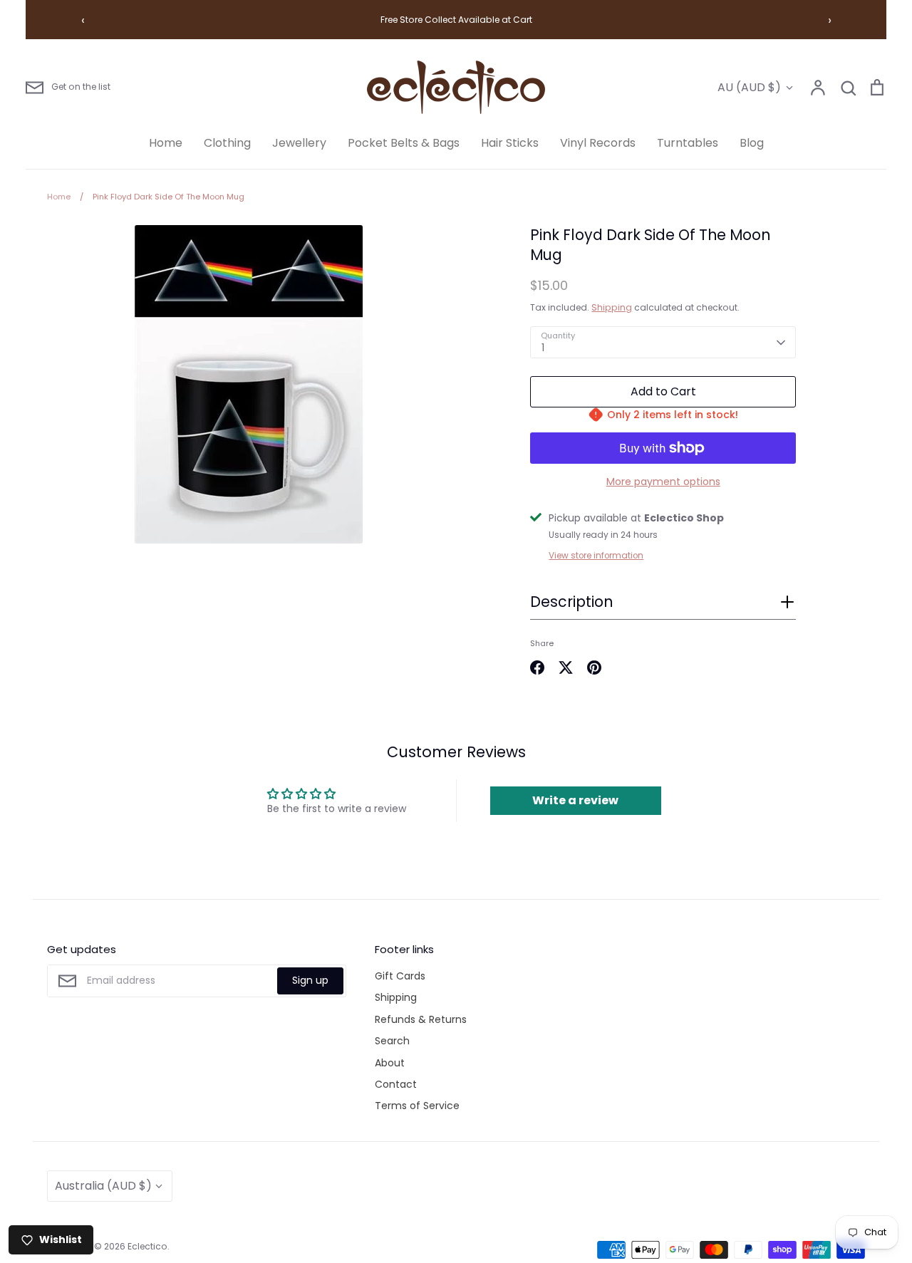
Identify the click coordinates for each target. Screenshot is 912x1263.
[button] (663, 606)
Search (392, 1041)
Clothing (227, 143)
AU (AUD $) (749, 87)
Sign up (310, 980)
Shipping (611, 307)
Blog (752, 143)
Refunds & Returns (421, 1019)
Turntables (687, 143)
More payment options (663, 481)
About (390, 1063)
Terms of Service (417, 1105)
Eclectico (147, 1246)
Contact (396, 1084)
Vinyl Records (598, 143)
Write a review (575, 800)
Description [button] (571, 602)
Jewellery (299, 143)
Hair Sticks (510, 143)
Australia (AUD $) (103, 1186)
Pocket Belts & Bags (404, 143)
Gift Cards (400, 976)
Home (165, 143)
